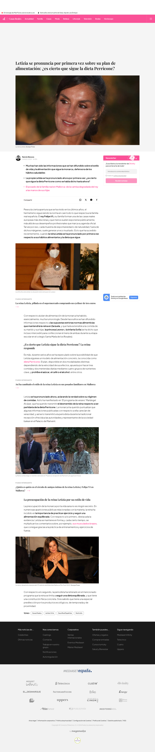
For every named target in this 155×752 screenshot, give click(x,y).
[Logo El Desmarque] (32, 692)
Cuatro (120, 644)
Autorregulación (50, 656)
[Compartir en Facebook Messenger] (91, 200)
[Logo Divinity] (123, 683)
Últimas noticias (25, 639)
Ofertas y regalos (100, 635)
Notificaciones (49, 652)
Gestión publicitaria (115, 721)
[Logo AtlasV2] (47, 709)
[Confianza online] (78, 743)
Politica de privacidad (63, 721)
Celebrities (23, 635)
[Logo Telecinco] (62, 683)
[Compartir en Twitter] (86, 200)
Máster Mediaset (75, 647)
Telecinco (121, 639)
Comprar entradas (100, 639)
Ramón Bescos (28, 157)
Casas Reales (15, 19)
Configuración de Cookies (82, 721)
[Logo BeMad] (32, 700)
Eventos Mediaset (76, 642)
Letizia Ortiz (49, 613)
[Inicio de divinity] (4, 19)
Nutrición (79, 613)
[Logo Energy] (123, 692)
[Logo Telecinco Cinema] (92, 700)
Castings (47, 635)
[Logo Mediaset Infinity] (32, 683)
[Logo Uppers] (62, 700)
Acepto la (117, 175)
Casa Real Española (65, 613)
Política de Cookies (99, 721)
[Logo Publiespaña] (77, 709)
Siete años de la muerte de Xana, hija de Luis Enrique (59, 13)
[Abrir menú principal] (151, 19)
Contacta (47, 639)
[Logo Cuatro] (93, 683)
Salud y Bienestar (100, 649)
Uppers (120, 649)
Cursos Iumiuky (99, 644)
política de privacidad (120, 175)
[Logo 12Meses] (123, 700)
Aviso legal (32, 721)
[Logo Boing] (92, 692)
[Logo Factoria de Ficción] (62, 692)
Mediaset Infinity (124, 635)
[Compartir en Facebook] (97, 200)
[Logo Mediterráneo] (107, 709)
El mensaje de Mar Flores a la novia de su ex (19, 13)
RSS (124, 721)
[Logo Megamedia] (79, 731)
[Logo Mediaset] (77, 672)
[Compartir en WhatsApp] (80, 200)
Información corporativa (46, 721)
